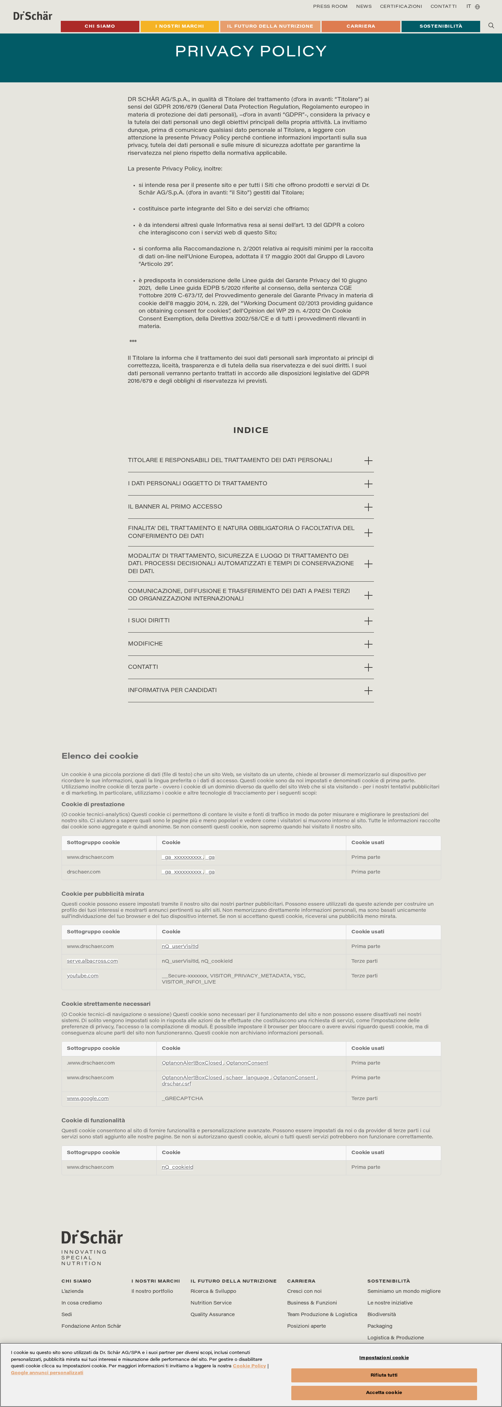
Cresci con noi (304, 1291)
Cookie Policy (249, 1366)
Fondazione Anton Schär (91, 1326)
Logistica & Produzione (395, 1338)
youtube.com (82, 976)
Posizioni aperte (306, 1326)
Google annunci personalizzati (47, 1373)
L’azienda (72, 1291)
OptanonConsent (247, 1063)
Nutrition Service (211, 1303)
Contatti (444, 6)
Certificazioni (401, 6)
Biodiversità (381, 1315)
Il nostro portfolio (152, 1291)
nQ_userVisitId (180, 946)
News (364, 6)
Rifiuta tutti (384, 1375)
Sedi (66, 1315)
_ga (210, 857)
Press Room (330, 6)
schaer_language (248, 1078)
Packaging (379, 1326)
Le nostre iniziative (390, 1303)
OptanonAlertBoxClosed (192, 1063)
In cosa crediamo (81, 1303)
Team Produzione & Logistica (322, 1315)
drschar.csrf (176, 1084)
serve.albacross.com (92, 961)
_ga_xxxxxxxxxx (182, 857)
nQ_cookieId (177, 1167)
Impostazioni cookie (383, 1358)
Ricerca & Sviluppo (213, 1291)
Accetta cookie (384, 1393)
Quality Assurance (213, 1315)
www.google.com (88, 1098)
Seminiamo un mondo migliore (404, 1291)
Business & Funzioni (312, 1303)
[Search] (491, 25)
